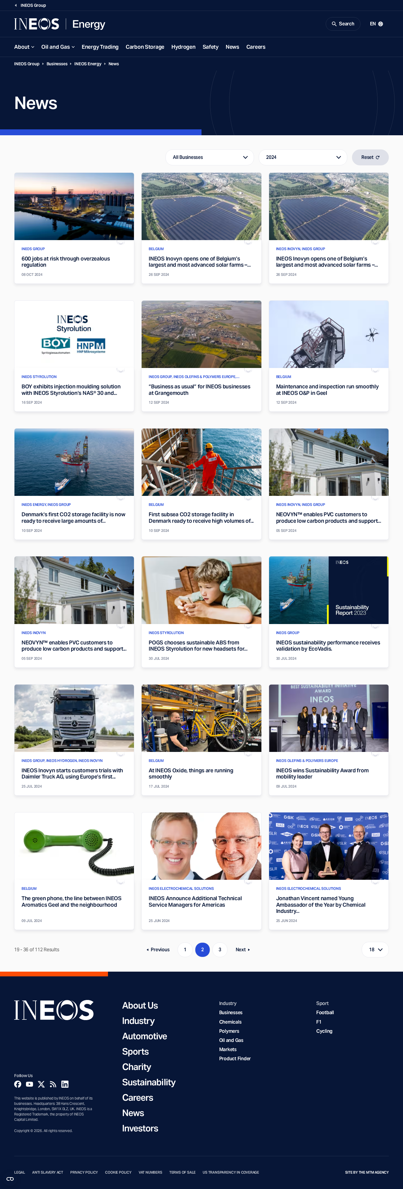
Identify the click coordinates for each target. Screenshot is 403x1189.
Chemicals (230, 1022)
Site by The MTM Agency (367, 1172)
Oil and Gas (55, 46)
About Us (140, 1005)
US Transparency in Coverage (231, 1172)
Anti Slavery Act (47, 1172)
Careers (256, 46)
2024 (271, 157)
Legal (19, 1172)
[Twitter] (41, 1084)
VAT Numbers (150, 1172)
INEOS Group (27, 64)
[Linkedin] (64, 1084)
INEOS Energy (87, 64)
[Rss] (53, 1084)
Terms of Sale (182, 1172)
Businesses (57, 64)
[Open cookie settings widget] (10, 1179)
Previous (160, 951)
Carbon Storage (145, 46)
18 (371, 950)
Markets (228, 1049)
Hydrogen (183, 46)
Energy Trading (100, 46)
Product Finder (235, 1058)
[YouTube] (29, 1084)
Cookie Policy (118, 1172)
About (22, 46)
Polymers (229, 1031)
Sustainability (149, 1082)
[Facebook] (17, 1084)
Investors (140, 1128)
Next (244, 951)
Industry (138, 1020)
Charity (136, 1066)
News (232, 46)
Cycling (324, 1031)
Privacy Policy (84, 1172)
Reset (367, 157)
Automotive (144, 1036)
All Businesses (188, 157)
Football (325, 1012)
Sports (135, 1051)
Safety (211, 46)
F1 (319, 1022)
